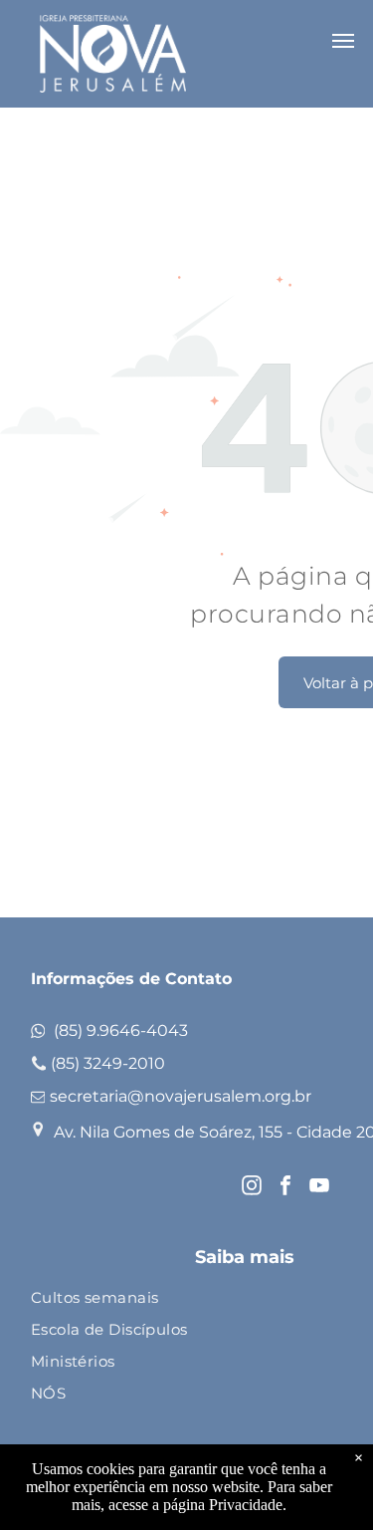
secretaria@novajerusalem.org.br (180, 1096)
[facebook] (285, 1187)
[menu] (343, 41)
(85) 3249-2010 (108, 1063)
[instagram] (252, 1187)
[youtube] (319, 1187)
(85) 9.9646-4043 (121, 1030)
